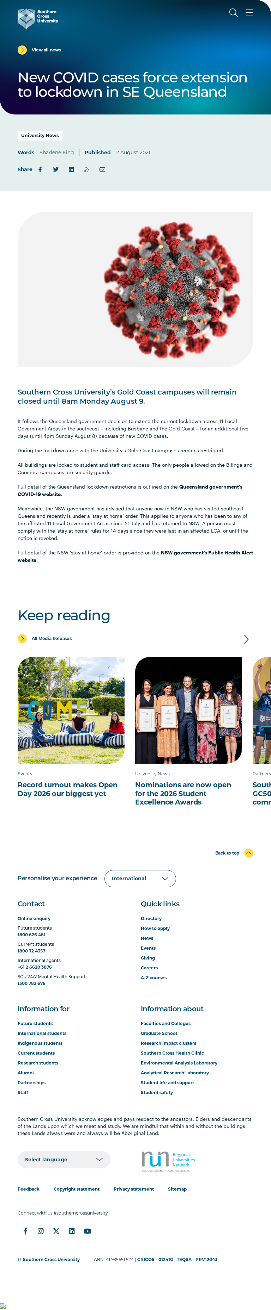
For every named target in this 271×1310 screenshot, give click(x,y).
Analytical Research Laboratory (175, 1072)
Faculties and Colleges (166, 1023)
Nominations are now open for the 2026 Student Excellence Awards (183, 793)
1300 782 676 (32, 983)
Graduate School (159, 1033)
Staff (23, 1092)
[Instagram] (41, 1231)
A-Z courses (154, 977)
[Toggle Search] (233, 12)
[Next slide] (246, 639)
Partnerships (32, 1082)
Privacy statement (134, 1189)
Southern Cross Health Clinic (172, 1053)
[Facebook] (40, 169)
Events (148, 948)
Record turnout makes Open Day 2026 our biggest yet (68, 789)
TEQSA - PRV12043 (197, 1259)
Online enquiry (34, 918)
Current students (36, 1053)
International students (42, 1033)
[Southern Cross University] (38, 19)
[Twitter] (56, 169)
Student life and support (167, 1082)
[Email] (102, 169)
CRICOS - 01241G (155, 1259)
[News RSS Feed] (87, 169)
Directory (151, 918)
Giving (148, 958)
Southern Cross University (51, 1259)
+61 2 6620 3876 (35, 967)
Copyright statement (77, 1189)
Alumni (26, 1072)
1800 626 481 (32, 934)
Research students (38, 1063)
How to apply (155, 928)
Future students (35, 1023)
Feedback (29, 1189)
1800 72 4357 (31, 951)
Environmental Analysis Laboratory (179, 1063)
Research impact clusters (168, 1043)
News (147, 938)
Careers (149, 967)
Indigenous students (40, 1043)
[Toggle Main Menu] (249, 12)
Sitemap (177, 1189)
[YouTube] (87, 1231)
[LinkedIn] (71, 169)
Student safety (157, 1092)
